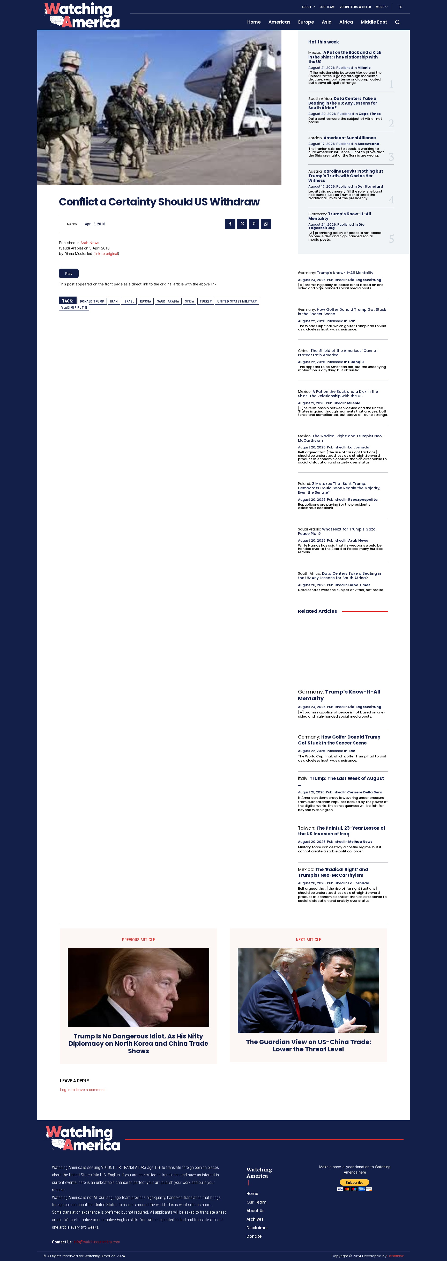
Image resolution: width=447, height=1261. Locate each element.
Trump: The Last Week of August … (341, 781)
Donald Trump (92, 301)
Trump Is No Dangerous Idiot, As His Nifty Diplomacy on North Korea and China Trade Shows (138, 1044)
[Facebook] (230, 224)
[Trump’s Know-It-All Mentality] (343, 651)
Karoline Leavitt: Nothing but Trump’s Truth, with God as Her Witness (345, 175)
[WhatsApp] (266, 224)
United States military (237, 301)
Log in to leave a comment (82, 1089)
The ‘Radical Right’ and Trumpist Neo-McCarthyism (341, 438)
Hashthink (396, 1255)
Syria (189, 301)
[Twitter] (400, 7)
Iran (114, 301)
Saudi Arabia (168, 301)
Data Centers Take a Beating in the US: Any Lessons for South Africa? (342, 103)
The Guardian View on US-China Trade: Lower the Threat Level (308, 1045)
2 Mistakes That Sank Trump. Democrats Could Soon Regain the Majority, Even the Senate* (339, 488)
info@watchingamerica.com (97, 1242)
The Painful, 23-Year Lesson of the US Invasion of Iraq (341, 831)
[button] (397, 22)
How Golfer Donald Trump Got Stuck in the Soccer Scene (342, 311)
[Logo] (80, 15)
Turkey (206, 301)
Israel (128, 301)
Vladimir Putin (74, 307)
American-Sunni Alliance (350, 138)
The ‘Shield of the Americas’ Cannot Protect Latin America (338, 353)
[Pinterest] (254, 224)
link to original (106, 253)
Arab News (89, 242)
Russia (145, 301)
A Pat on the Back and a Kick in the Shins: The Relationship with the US (344, 57)
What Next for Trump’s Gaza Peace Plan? (337, 531)
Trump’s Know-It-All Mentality (339, 216)
